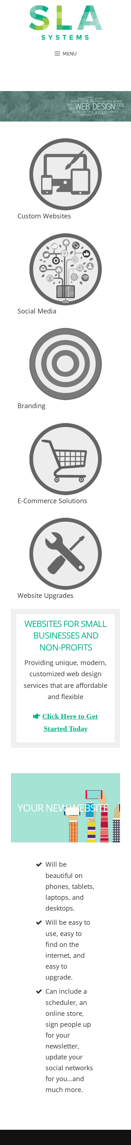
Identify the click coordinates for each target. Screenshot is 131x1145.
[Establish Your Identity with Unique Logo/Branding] (65, 364)
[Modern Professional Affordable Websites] (65, 174)
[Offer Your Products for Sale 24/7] (65, 459)
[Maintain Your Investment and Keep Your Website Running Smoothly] (65, 553)
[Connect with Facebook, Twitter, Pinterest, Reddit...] (65, 269)
